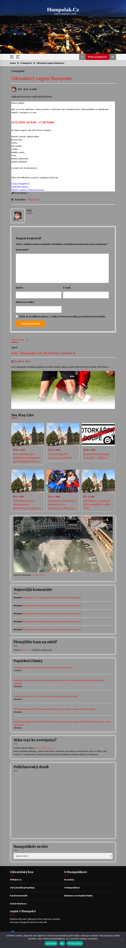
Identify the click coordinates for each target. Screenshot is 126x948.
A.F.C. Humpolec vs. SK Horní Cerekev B (43, 353)
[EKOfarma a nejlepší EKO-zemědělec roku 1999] (98, 481)
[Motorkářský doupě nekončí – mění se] (98, 434)
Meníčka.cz (25, 649)
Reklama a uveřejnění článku (78, 895)
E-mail (66, 287)
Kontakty (69, 879)
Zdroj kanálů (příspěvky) (22, 887)
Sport (14, 347)
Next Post (17, 339)
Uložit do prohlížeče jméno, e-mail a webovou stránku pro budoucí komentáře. (62, 316)
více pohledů (39, 575)
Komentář (22, 249)
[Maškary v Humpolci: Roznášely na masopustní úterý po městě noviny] (62, 481)
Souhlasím (51, 943)
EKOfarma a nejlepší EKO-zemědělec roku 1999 (96, 504)
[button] (82, 57)
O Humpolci (17, 71)
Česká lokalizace (18, 903)
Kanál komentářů (19, 895)
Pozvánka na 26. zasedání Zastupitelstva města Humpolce (52, 597)
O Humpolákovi (72, 887)
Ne (62, 943)
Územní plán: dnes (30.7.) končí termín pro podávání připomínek (46, 696)
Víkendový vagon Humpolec (42, 78)
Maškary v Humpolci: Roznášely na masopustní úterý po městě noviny (62, 504)
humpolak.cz (63, 10)
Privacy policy (75, 943)
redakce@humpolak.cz (45, 748)
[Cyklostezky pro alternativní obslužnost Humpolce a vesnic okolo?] (27, 481)
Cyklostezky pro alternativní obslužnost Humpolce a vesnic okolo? (27, 504)
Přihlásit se (16, 879)
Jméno (19, 287)
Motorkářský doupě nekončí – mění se (96, 456)
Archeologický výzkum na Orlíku (60, 456)
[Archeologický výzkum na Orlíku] (62, 434)
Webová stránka (25, 302)
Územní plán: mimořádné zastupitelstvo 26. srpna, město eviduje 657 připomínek (54, 709)
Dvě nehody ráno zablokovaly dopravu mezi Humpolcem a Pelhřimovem (26, 458)
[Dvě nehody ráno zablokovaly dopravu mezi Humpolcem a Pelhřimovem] (27, 434)
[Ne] (122, 939)
